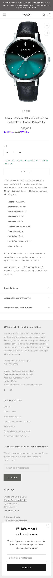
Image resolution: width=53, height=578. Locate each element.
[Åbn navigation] (4, 15)
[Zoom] (46, 25)
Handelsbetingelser (12, 416)
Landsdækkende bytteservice (18, 297)
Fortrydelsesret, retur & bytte (18, 307)
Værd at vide (9, 426)
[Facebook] (5, 390)
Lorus (26, 111)
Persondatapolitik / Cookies (16, 436)
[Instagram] (11, 390)
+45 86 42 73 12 (11, 510)
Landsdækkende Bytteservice (17, 421)
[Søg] (44, 14)
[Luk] (47, 526)
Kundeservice (10, 411)
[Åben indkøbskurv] (49, 14)
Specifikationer (11, 288)
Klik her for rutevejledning (15, 500)
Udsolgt (26, 171)
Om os (7, 406)
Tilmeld (26, 567)
